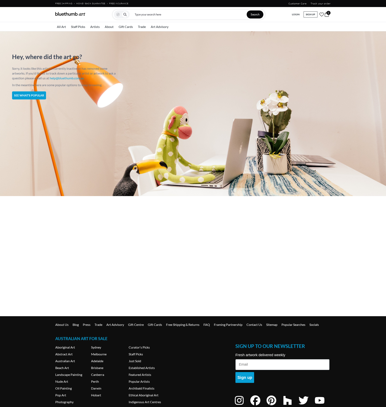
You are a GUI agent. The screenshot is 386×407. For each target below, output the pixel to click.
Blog (76, 324)
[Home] (70, 14)
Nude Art (61, 381)
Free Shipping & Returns (182, 324)
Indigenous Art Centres (145, 402)
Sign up (244, 377)
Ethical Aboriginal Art (143, 395)
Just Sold (135, 361)
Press (86, 324)
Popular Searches (293, 324)
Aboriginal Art (65, 347)
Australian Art (65, 361)
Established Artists (142, 368)
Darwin (96, 388)
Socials (314, 324)
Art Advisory (159, 27)
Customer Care (297, 3)
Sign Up (310, 14)
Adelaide (97, 361)
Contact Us (254, 324)
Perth (95, 381)
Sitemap (271, 324)
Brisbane (97, 368)
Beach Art (62, 368)
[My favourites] (321, 14)
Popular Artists (139, 381)
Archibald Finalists (141, 388)
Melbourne (99, 354)
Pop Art (60, 395)
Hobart (96, 395)
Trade (142, 27)
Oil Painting (63, 388)
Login (296, 14)
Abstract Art (64, 354)
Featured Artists (140, 374)
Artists (95, 27)
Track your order (321, 3)
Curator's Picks (139, 347)
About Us (62, 324)
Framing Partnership (228, 324)
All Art (61, 27)
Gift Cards (126, 27)
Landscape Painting (68, 374)
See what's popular (29, 95)
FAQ (206, 324)
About (109, 27)
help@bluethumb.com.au (67, 78)
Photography (64, 402)
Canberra (97, 374)
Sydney (96, 347)
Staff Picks (78, 27)
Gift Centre (136, 324)
